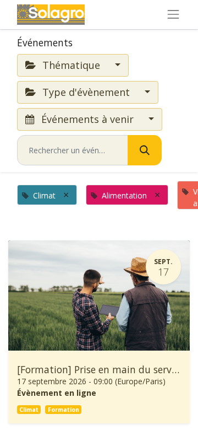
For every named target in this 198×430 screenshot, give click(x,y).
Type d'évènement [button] (86, 92)
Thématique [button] (71, 65)
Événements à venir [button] (87, 119)
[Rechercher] (145, 150)
